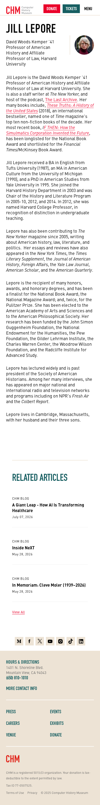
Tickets (71, 8)
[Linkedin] (81, 641)
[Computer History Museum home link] (20, 10)
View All (18, 612)
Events (55, 711)
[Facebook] (29, 641)
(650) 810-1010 (17, 678)
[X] (39, 641)
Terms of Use (15, 792)
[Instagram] (60, 641)
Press (11, 711)
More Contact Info (21, 688)
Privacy (32, 792)
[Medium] (19, 641)
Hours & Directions (22, 662)
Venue (11, 735)
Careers (13, 723)
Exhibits (57, 723)
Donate (52, 8)
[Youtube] (50, 641)
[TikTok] (71, 641)
